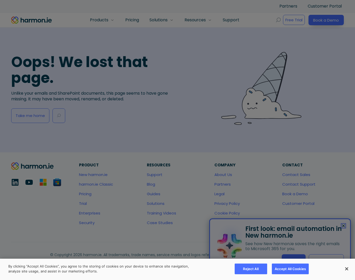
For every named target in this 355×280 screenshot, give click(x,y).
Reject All (250, 269)
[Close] (346, 269)
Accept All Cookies (290, 269)
